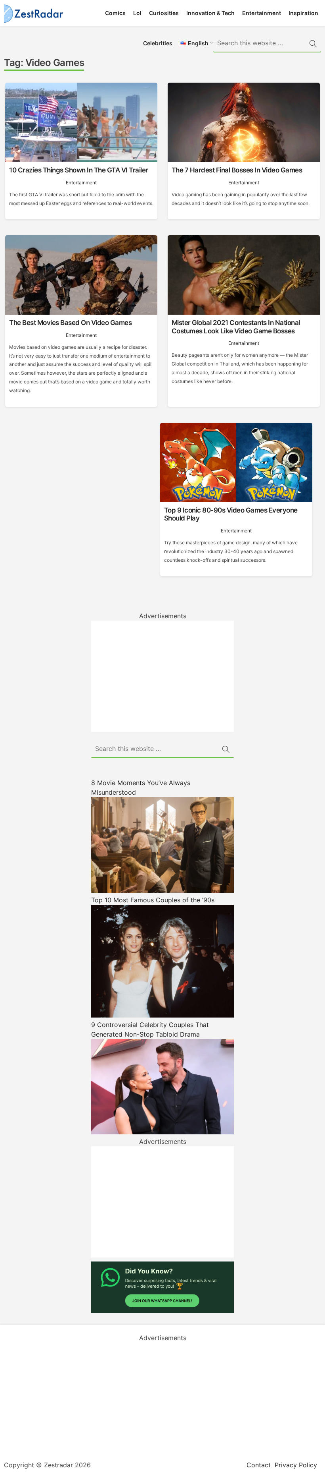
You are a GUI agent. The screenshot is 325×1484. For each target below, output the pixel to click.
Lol (137, 13)
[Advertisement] (162, 676)
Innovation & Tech (210, 13)
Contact (259, 1465)
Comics (115, 13)
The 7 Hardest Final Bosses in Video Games (237, 170)
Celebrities (157, 43)
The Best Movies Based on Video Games (70, 323)
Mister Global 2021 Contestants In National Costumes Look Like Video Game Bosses (236, 327)
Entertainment (261, 13)
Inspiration (303, 13)
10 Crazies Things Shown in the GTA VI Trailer (78, 170)
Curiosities (164, 13)
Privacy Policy (296, 1465)
